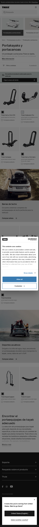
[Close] (34, 499)
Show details (28, 273)
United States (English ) (19, 513)
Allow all (19, 279)
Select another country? (19, 520)
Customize (18, 286)
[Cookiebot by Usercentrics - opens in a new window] (28, 239)
